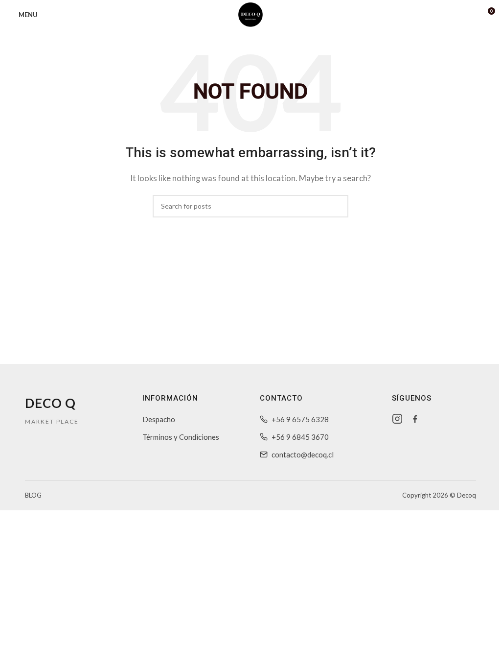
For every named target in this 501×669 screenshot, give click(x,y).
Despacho (158, 419)
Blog (33, 495)
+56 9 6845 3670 (300, 436)
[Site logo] (250, 13)
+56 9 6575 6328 (300, 419)
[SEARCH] (337, 206)
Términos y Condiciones (180, 436)
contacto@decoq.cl (303, 454)
